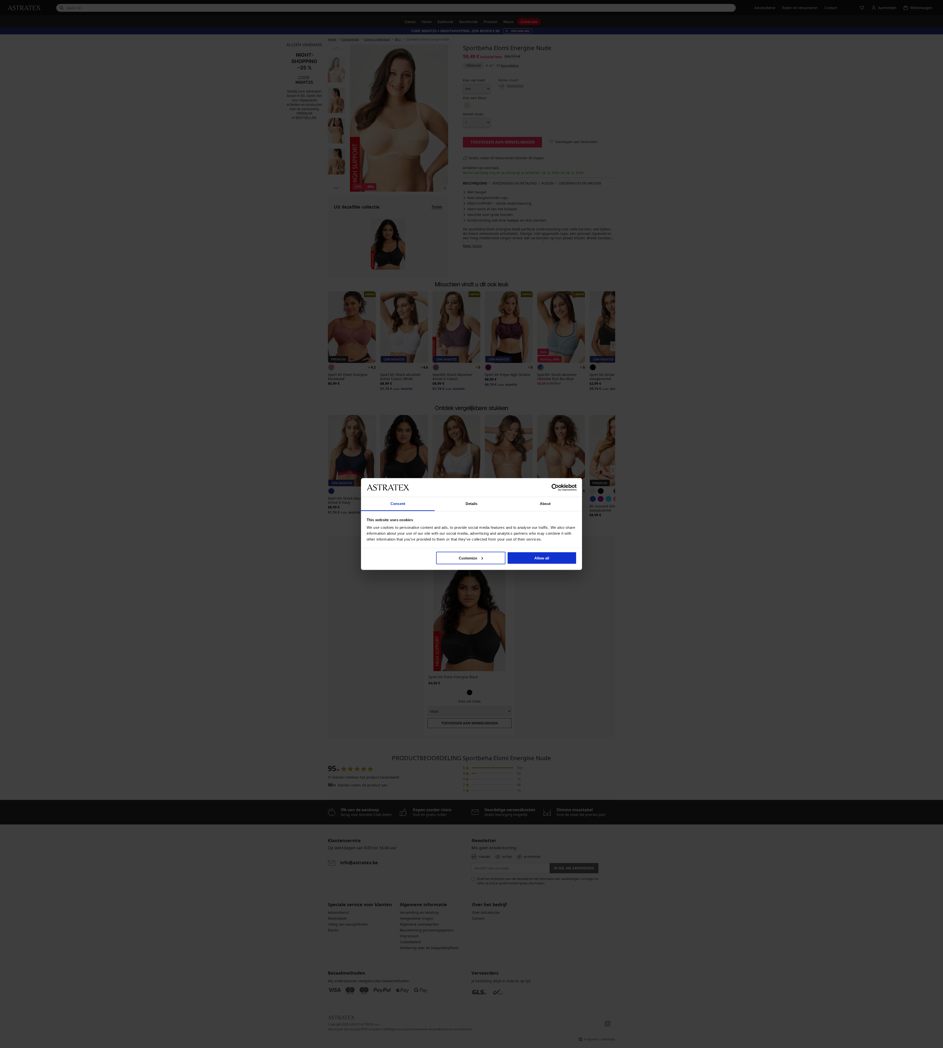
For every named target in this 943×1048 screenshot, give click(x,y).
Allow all (541, 558)
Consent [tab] (397, 504)
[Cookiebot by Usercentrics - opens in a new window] (555, 487)
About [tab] (545, 504)
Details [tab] (472, 504)
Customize (468, 558)
